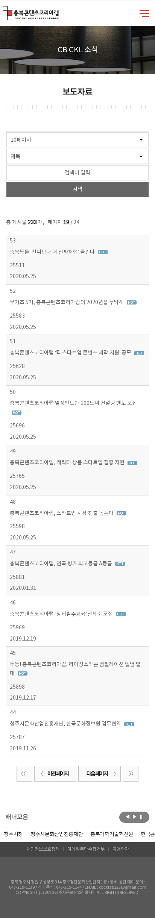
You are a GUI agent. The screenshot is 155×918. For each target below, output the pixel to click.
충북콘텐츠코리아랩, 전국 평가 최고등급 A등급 (61, 564)
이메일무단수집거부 (86, 849)
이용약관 (120, 849)
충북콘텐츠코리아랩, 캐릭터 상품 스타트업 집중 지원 (68, 463)
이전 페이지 (57, 774)
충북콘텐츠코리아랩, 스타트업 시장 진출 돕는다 (62, 514)
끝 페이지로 (130, 774)
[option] (13, 834)
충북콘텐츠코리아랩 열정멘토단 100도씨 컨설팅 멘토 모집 (73, 403)
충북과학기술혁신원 (111, 835)
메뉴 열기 (144, 13)
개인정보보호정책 (42, 849)
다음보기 (134, 816)
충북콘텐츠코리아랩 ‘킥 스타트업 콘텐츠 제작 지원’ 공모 (71, 353)
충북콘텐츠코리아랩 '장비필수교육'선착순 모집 (62, 614)
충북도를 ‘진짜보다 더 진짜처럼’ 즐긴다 (53, 252)
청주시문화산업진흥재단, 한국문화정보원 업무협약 (66, 724)
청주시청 (13, 835)
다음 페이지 (97, 774)
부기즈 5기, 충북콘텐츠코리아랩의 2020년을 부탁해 (67, 303)
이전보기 (128, 816)
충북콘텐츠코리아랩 (4, 10)
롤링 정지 (141, 816)
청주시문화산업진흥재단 (56, 835)
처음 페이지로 (24, 774)
